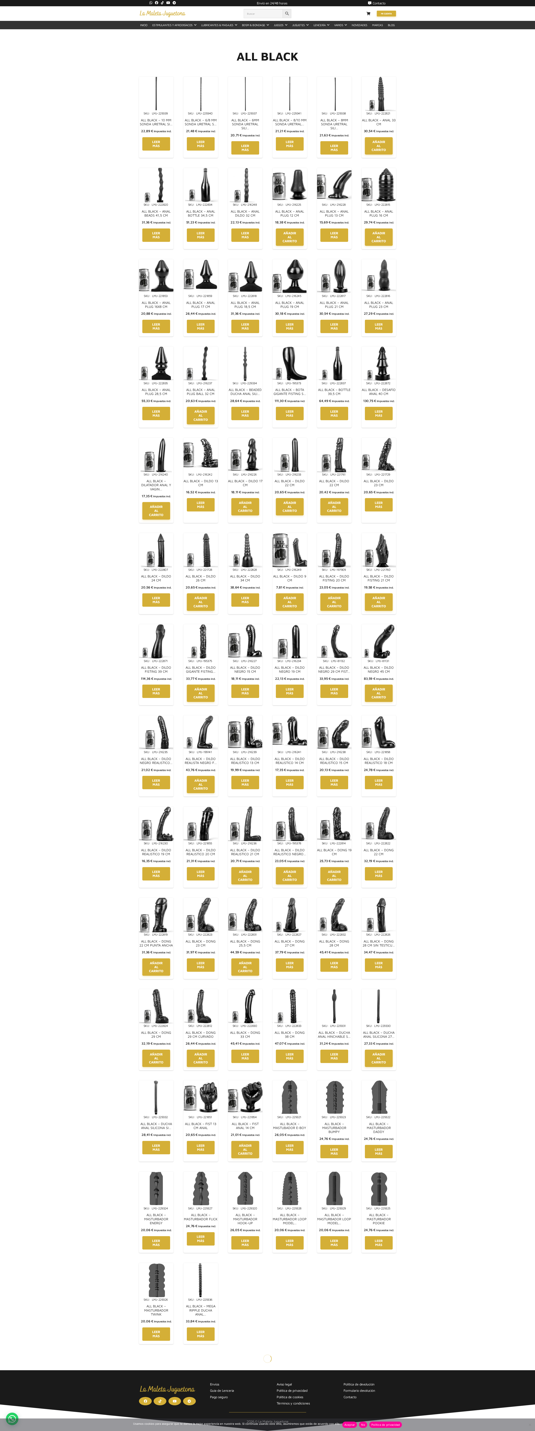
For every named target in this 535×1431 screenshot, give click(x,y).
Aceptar (349, 1424)
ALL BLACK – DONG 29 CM (156, 1034)
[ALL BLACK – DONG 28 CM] (334, 900)
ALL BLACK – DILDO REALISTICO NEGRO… (289, 852)
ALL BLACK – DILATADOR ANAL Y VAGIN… (156, 485)
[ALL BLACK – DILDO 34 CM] (245, 535)
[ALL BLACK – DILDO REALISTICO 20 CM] (200, 809)
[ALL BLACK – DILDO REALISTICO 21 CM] (245, 809)
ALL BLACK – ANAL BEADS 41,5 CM (156, 213)
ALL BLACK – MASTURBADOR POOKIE (379, 1219)
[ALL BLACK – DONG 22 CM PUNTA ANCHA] (156, 900)
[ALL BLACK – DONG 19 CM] (334, 809)
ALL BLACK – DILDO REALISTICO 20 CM (201, 852)
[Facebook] (156, 2)
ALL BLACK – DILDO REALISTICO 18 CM (379, 761)
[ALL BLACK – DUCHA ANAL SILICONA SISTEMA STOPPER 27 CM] (156, 1083)
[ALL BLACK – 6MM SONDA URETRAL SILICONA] (245, 79)
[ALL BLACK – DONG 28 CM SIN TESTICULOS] (379, 900)
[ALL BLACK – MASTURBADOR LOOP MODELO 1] (290, 1174)
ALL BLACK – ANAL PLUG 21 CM (334, 304)
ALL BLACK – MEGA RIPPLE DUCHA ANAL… (200, 1310)
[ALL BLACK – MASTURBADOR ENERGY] (156, 1174)
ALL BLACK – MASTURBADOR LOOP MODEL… (290, 1219)
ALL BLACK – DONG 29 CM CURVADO (201, 1034)
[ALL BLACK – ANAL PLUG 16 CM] (379, 170)
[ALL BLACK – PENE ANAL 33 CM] (245, 1265)
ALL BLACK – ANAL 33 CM (379, 122)
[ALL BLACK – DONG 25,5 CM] (245, 900)
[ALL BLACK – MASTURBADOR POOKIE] (379, 1174)
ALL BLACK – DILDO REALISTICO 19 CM (156, 852)
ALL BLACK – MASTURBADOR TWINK (156, 1310)
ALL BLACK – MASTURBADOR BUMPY (334, 1128)
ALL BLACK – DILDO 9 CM (289, 578)
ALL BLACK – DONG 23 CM (201, 943)
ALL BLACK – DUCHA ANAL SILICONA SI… (156, 1126)
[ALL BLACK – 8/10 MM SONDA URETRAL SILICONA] (290, 79)
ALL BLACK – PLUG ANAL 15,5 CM (334, 1399)
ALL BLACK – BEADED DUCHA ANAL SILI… (245, 392)
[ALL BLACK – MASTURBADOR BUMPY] (334, 1083)
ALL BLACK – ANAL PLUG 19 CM (289, 304)
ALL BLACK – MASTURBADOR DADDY (379, 1128)
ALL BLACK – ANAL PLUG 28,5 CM (156, 392)
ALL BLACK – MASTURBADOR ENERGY (156, 1219)
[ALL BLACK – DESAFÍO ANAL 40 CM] (379, 349)
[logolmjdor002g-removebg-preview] (162, 13)
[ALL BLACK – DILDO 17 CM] (245, 440)
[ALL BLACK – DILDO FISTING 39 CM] (156, 627)
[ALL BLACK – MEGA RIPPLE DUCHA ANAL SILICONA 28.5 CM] (200, 1265)
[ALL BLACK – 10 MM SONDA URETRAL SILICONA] (156, 79)
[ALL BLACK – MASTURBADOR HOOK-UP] (245, 1174)
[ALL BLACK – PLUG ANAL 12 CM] (245, 1357)
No (363, 1424)
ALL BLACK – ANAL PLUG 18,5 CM (245, 304)
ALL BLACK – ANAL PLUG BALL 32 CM (200, 392)
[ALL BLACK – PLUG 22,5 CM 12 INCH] (200, 1357)
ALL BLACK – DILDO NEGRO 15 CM (245, 669)
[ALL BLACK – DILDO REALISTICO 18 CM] (379, 718)
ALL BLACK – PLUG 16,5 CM (378, 1308)
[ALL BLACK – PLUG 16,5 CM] (379, 1265)
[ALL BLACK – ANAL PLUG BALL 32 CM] (200, 349)
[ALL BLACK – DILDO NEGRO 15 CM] (245, 627)
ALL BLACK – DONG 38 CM (290, 1034)
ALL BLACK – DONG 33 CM (245, 1034)
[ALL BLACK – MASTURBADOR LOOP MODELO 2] (334, 1174)
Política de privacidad (385, 1424)
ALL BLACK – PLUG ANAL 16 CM (378, 1399)
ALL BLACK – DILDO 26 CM (201, 578)
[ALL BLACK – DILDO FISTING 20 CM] (334, 535)
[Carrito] (368, 13)
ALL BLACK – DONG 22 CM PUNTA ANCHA (156, 943)
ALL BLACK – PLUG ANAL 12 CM (245, 1399)
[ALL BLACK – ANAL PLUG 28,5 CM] (156, 349)
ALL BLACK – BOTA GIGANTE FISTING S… (290, 392)
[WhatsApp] (150, 2)
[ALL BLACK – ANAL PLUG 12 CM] (290, 170)
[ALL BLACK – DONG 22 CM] (379, 809)
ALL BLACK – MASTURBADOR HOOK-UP (245, 1219)
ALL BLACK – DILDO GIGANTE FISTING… (201, 669)
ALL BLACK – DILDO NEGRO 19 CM (290, 669)
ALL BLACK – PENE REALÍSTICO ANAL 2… (289, 1308)
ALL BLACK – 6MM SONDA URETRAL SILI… (245, 124)
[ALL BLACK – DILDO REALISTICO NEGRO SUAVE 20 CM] (290, 809)
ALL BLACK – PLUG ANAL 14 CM (289, 1399)
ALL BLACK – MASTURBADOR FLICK (201, 1217)
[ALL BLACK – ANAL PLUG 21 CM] (334, 262)
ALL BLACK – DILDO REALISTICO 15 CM (334, 761)
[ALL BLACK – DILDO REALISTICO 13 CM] (245, 718)
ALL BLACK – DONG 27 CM (290, 943)
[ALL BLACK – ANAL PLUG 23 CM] (379, 262)
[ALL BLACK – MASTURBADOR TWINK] (156, 1265)
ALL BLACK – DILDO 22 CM (290, 483)
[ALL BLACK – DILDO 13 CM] (200, 440)
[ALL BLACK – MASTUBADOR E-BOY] (290, 1083)
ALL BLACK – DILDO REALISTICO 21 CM (245, 852)
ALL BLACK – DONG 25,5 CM (245, 943)
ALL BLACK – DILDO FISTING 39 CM (156, 669)
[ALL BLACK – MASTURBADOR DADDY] (379, 1083)
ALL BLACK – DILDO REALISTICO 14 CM (290, 761)
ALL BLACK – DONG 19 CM (334, 852)
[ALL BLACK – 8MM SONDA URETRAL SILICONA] (334, 79)
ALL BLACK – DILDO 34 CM (245, 578)
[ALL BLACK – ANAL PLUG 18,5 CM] (245, 262)
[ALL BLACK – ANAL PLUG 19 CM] (290, 262)
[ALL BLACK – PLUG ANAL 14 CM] (290, 1357)
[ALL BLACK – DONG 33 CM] (245, 991)
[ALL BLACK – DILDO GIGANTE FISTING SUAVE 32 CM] (200, 627)
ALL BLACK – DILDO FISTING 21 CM (379, 578)
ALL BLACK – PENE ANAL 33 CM (245, 1308)
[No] (530, 1425)
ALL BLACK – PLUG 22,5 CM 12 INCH (200, 1399)
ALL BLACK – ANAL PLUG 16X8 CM (156, 304)
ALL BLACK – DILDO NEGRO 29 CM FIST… (334, 669)
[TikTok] (162, 2)
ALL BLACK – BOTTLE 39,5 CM (334, 392)
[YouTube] (168, 2)
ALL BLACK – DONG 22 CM (379, 852)
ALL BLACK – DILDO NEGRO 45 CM (379, 669)
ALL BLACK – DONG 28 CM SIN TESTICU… (379, 943)
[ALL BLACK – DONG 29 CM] (156, 991)
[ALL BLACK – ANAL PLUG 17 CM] (200, 262)
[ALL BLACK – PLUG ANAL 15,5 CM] (334, 1357)
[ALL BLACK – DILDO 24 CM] (156, 535)
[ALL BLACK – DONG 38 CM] (290, 991)
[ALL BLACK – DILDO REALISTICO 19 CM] (156, 809)
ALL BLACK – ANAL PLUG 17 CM (200, 304)
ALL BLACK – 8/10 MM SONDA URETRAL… (290, 122)
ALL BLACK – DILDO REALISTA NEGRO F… (201, 761)
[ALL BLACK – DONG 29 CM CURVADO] (200, 991)
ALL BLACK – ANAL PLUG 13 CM (334, 213)
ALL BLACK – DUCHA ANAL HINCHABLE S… (334, 1034)
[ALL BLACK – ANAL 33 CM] (379, 79)
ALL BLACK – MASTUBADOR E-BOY (289, 1126)
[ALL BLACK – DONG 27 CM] (290, 900)
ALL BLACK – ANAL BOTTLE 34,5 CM (200, 213)
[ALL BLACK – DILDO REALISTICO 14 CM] (290, 718)
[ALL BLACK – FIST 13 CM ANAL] (200, 1083)
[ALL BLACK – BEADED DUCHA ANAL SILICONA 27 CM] (245, 349)
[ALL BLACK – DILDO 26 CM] (200, 535)
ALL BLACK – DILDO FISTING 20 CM (334, 578)
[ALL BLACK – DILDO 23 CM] (379, 440)
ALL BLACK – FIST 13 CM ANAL (200, 1126)
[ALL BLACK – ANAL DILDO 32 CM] (245, 170)
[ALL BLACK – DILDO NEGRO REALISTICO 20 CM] (156, 718)
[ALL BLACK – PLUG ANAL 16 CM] (379, 1357)
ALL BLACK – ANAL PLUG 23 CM (378, 304)
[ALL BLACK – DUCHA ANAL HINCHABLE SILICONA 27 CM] (334, 991)
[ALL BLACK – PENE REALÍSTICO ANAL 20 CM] (290, 1265)
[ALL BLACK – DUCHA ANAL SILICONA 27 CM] (379, 991)
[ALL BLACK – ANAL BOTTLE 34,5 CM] (200, 170)
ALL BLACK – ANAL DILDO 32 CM (245, 213)
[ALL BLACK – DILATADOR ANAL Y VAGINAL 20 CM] (156, 440)
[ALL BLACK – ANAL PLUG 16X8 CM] (156, 262)
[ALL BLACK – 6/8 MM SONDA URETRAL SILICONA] (200, 79)
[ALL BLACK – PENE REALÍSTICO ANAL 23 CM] (334, 1265)
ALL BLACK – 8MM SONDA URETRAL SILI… (334, 124)
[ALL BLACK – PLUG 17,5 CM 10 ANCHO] (156, 1357)
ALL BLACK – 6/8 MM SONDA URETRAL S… (201, 122)
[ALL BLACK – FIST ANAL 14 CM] (245, 1083)
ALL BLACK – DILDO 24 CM (156, 578)
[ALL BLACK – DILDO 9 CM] (290, 535)
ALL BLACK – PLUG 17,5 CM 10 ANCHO (156, 1399)
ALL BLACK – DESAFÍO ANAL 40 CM (379, 392)
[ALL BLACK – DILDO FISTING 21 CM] (379, 535)
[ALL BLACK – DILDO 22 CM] (290, 440)
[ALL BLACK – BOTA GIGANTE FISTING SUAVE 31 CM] (290, 349)
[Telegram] (174, 2)
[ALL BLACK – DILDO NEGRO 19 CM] (290, 627)
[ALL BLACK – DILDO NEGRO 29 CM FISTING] (334, 627)
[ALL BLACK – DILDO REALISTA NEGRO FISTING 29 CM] (200, 718)
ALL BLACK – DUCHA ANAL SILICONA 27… (379, 1034)
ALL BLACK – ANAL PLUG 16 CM (378, 213)
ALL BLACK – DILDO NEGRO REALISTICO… (156, 761)
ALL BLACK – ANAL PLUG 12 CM (289, 213)
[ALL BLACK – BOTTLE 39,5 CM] (334, 349)
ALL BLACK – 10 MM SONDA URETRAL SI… (156, 122)
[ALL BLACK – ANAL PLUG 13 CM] (334, 170)
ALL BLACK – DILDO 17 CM (245, 483)
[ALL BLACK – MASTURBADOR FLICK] (200, 1174)
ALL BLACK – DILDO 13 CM (200, 483)
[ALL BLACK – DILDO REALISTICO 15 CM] (334, 718)
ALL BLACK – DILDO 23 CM (379, 483)
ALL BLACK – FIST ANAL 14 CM (245, 1126)
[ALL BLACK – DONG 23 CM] (200, 900)
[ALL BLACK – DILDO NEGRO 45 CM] (379, 627)
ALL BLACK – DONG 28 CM (334, 943)
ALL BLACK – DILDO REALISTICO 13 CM (245, 761)
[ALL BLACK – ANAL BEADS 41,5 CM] (156, 170)
